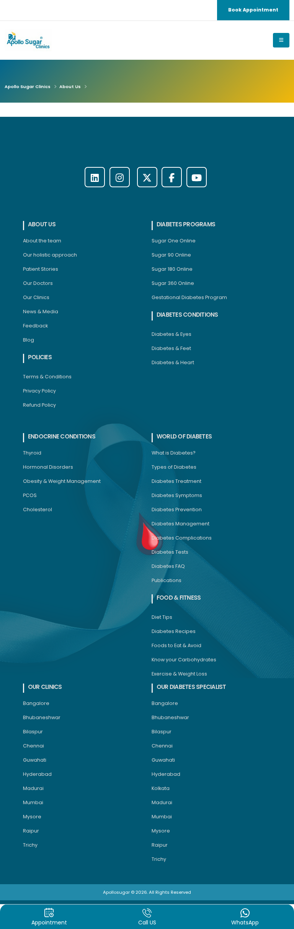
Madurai (33, 788)
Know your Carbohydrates (184, 659)
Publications (166, 580)
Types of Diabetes (174, 467)
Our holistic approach (50, 255)
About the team (42, 240)
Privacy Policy (39, 391)
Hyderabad (37, 774)
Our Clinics (36, 297)
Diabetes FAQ (168, 566)
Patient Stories (40, 269)
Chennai (33, 746)
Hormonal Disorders (48, 467)
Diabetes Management (180, 523)
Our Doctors (38, 283)
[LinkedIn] (95, 177)
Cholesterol (37, 509)
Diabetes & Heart (173, 362)
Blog (28, 340)
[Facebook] (172, 177)
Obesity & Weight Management (62, 481)
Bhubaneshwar (41, 717)
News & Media (40, 311)
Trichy (30, 845)
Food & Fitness (179, 598)
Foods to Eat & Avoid (176, 645)
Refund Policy (39, 405)
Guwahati (34, 760)
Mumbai (33, 802)
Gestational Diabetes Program (189, 297)
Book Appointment (253, 10)
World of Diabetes (184, 436)
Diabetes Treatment (176, 481)
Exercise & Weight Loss (179, 674)
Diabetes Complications (182, 538)
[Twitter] (147, 177)
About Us (70, 86)
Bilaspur (33, 731)
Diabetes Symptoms (177, 495)
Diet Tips (162, 617)
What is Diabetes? (174, 453)
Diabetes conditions (187, 315)
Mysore (32, 816)
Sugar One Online (174, 240)
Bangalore (36, 703)
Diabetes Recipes (174, 631)
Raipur (31, 831)
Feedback (35, 325)
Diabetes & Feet (171, 348)
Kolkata (161, 788)
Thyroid (32, 453)
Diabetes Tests (170, 552)
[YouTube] (196, 177)
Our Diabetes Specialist (191, 687)
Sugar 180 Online (172, 269)
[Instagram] (119, 177)
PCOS (30, 495)
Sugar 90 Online (171, 255)
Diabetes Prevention (177, 509)
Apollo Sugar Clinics (28, 86)
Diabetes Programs (186, 224)
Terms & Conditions (47, 376)
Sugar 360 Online (173, 283)
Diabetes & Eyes (171, 334)
